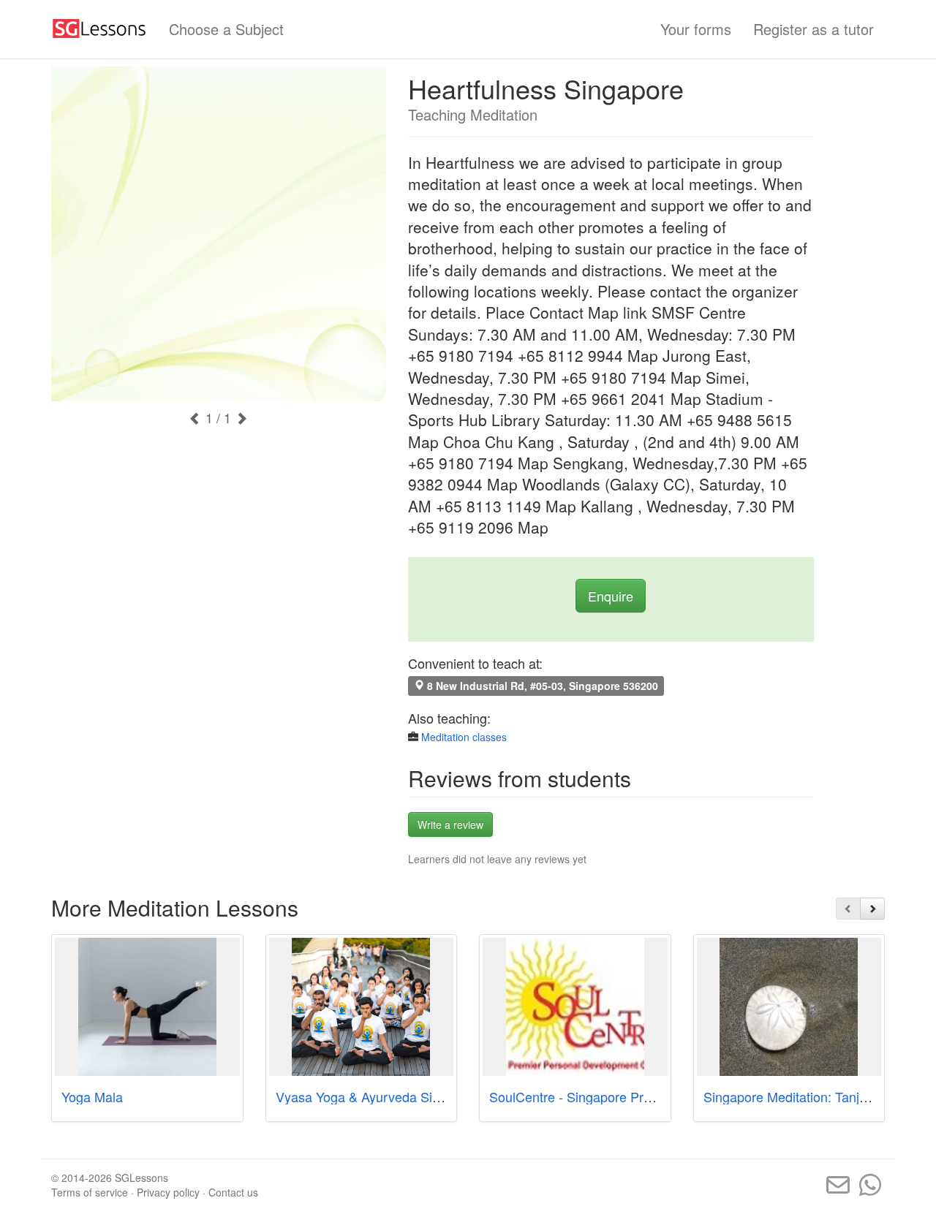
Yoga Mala (92, 1096)
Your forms (695, 28)
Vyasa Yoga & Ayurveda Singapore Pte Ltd (401, 1096)
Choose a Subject (226, 28)
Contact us (233, 1192)
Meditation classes (464, 736)
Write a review (450, 824)
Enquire (610, 595)
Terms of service (89, 1192)
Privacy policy (168, 1192)
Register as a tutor (813, 28)
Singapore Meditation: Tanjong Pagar (811, 1096)
